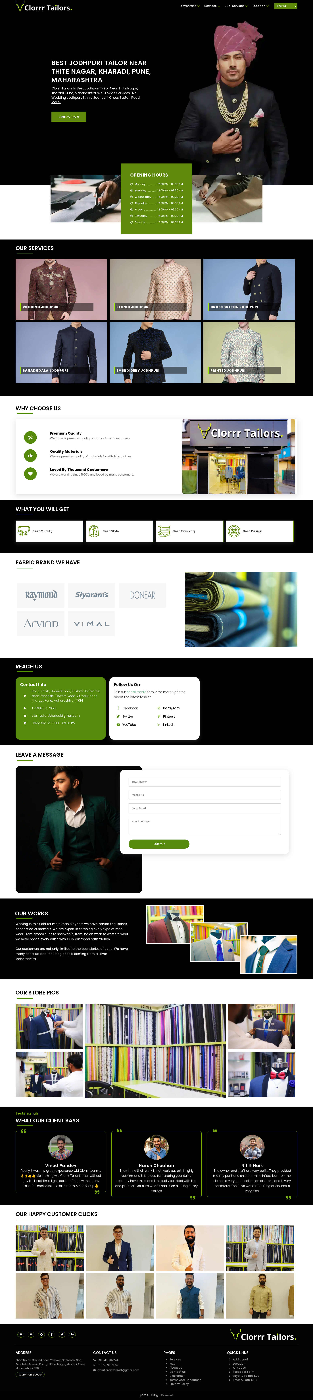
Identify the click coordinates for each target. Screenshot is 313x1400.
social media (136, 692)
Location (259, 6)
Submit (159, 844)
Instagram (171, 708)
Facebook (129, 708)
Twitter (127, 716)
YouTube (129, 724)
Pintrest (169, 716)
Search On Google (30, 1374)
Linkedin (169, 724)
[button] (68, 117)
